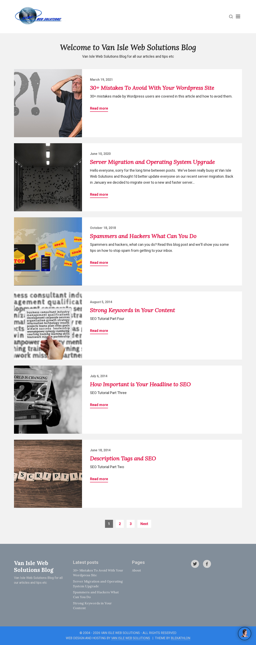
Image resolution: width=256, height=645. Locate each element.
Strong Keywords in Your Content (132, 310)
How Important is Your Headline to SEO (140, 384)
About (136, 570)
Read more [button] (99, 108)
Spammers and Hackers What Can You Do (143, 236)
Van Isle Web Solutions (130, 638)
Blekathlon (180, 638)
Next (144, 524)
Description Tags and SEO (123, 458)
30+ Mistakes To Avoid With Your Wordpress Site (152, 87)
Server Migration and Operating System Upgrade (152, 161)
